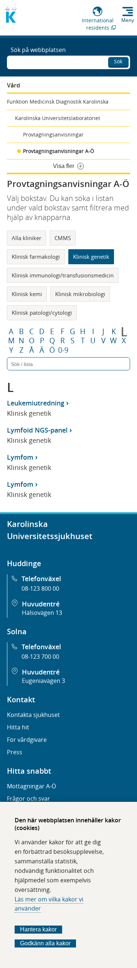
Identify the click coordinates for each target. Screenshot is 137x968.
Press (14, 752)
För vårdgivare (27, 740)
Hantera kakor (38, 929)
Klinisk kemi (27, 294)
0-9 (63, 350)
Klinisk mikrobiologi (80, 294)
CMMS (62, 238)
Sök (118, 61)
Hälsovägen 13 (42, 613)
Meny (127, 20)
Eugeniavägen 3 (43, 681)
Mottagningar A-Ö (31, 786)
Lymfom (20, 457)
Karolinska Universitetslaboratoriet (57, 118)
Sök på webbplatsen (38, 50)
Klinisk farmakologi (36, 256)
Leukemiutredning (35, 403)
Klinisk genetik (91, 256)
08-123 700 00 (40, 657)
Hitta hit (18, 727)
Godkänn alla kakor (45, 943)
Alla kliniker (26, 238)
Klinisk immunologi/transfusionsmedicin (63, 275)
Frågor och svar (28, 799)
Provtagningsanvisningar (53, 134)
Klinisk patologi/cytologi (42, 312)
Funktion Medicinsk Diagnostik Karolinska (58, 101)
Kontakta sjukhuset (33, 715)
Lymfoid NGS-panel (37, 430)
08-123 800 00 (40, 588)
